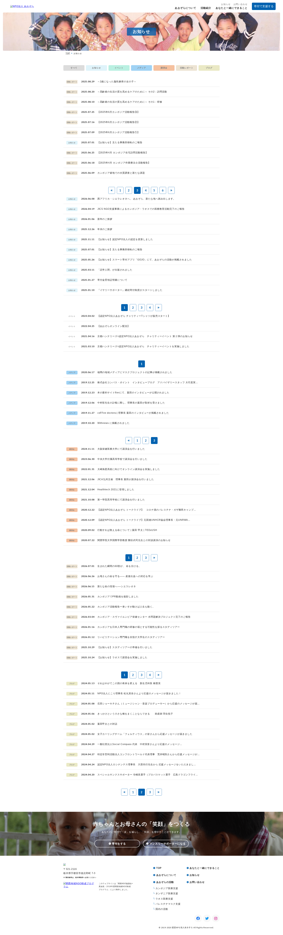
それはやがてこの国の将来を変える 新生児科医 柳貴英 (129, 683)
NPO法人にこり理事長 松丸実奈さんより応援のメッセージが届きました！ (139, 693)
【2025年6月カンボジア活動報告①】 (118, 132)
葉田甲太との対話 (107, 724)
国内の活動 (162, 909)
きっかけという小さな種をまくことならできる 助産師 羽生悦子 (135, 713)
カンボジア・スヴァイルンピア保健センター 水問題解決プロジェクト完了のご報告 (144, 617)
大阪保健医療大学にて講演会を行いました (121, 449)
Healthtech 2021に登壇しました (115, 489)
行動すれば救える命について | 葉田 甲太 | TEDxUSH (127, 530)
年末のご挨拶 (104, 229)
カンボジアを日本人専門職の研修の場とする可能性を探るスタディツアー (138, 627)
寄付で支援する (264, 6)
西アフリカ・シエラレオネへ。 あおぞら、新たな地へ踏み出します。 (136, 199)
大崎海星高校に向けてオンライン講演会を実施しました (128, 469)
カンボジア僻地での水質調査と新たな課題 (121, 173)
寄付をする (119, 843)
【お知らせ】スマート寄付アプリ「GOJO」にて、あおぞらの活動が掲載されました (144, 259)
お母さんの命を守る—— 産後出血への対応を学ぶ (125, 576)
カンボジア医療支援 (167, 888)
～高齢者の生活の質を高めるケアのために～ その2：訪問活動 (132, 91)
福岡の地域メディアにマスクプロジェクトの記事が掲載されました (134, 372)
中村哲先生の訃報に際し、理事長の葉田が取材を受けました (131, 402)
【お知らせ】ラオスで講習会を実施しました (122, 657)
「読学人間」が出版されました (114, 270)
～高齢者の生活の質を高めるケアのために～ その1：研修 (129, 102)
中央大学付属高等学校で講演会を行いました (122, 459)
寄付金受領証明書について (112, 280)
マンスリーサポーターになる (167, 843)
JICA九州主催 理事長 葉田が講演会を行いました (125, 479)
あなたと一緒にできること (231, 8)
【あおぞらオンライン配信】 (113, 326)
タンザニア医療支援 (167, 893)
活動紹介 (206, 8)
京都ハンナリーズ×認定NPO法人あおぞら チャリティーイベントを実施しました (143, 346)
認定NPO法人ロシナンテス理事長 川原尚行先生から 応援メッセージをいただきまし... (146, 764)
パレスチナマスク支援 (168, 904)
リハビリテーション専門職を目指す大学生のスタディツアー (131, 637)
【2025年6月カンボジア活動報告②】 (118, 122)
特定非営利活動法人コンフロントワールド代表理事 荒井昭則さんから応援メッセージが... (148, 754)
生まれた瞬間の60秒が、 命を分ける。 (119, 566)
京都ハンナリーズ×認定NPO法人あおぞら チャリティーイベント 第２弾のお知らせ (145, 336)
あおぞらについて (185, 8)
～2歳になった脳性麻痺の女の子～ (116, 81)
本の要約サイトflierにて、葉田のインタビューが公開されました (133, 392)
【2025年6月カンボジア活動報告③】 (118, 112)
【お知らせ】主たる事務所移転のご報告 (119, 142)
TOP (68, 53)
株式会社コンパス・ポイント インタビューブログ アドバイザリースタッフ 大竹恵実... (147, 382)
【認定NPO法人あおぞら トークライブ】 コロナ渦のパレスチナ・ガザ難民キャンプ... (146, 510)
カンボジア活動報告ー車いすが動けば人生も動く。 (126, 606)
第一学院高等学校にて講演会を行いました (121, 499)
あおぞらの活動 (165, 882)
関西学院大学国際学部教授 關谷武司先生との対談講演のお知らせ (134, 540)
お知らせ (226, 4)
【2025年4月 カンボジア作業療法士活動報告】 (123, 162)
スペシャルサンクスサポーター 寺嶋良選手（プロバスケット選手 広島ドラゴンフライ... (147, 774)
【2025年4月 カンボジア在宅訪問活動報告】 (122, 152)
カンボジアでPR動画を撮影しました (118, 596)
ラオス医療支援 (164, 899)
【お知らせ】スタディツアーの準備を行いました (124, 647)
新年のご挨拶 (104, 219)
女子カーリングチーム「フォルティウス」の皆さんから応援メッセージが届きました (144, 734)
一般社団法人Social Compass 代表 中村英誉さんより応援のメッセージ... (139, 744)
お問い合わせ (240, 4)
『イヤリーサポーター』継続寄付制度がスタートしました (129, 290)
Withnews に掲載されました (113, 423)
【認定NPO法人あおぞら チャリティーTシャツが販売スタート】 (133, 316)
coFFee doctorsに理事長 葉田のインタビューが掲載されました (133, 413)
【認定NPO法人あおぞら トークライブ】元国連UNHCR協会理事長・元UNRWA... (143, 520)
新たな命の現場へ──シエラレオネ (116, 586)
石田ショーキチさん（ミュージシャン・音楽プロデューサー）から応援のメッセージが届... (148, 703)
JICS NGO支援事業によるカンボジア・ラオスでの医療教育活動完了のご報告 (141, 209)
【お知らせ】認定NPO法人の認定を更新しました (125, 239)
